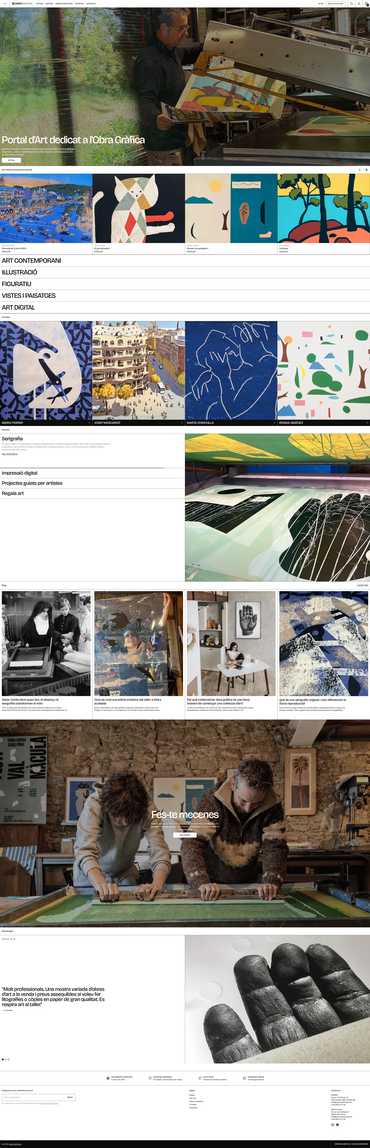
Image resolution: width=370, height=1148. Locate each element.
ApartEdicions (15, 1144)
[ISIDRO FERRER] (46, 373)
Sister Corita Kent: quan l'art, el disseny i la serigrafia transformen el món (30, 701)
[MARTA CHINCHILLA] (231, 373)
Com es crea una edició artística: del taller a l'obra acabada (127, 701)
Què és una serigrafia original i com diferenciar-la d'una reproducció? (312, 701)
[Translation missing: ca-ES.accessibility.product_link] (46, 214)
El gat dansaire (102, 248)
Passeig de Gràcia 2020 (14, 248)
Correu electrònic (11, 1097)
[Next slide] (366, 169)
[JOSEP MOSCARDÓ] (138, 373)
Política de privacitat (49, 1103)
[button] (351, 3)
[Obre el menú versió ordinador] (5, 3)
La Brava (283, 248)
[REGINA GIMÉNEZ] (324, 373)
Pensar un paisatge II (197, 248)
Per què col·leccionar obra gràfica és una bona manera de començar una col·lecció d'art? (218, 701)
